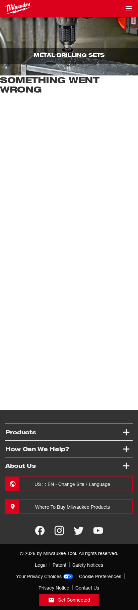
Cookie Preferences (100, 576)
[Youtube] (98, 530)
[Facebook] (40, 530)
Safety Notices (87, 565)
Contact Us (87, 588)
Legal (41, 565)
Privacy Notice (54, 588)
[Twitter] (78, 530)
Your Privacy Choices (39, 576)
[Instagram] (59, 530)
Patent (59, 565)
